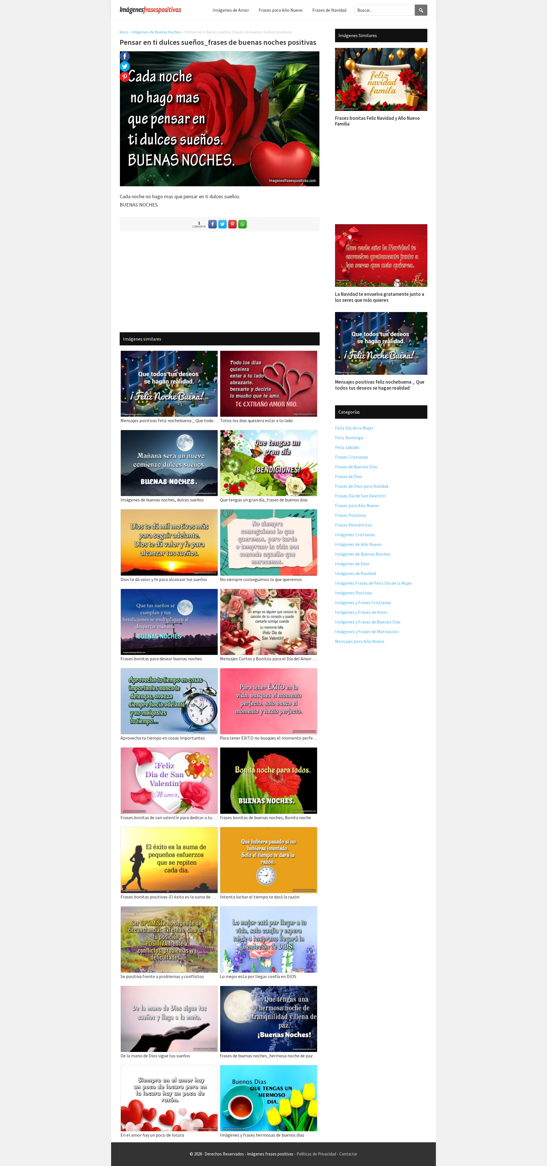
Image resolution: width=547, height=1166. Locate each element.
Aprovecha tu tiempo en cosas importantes (163, 738)
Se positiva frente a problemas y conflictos (162, 976)
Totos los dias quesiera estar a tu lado (256, 420)
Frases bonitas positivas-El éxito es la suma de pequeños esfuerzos (169, 897)
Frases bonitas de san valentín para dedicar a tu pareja (169, 817)
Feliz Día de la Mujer (354, 428)
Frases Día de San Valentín (360, 496)
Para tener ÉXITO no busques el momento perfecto (268, 738)
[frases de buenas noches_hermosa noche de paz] (268, 989)
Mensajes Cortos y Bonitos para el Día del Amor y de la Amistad (268, 658)
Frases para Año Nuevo (357, 505)
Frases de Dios (348, 476)
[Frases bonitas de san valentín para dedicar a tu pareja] (169, 751)
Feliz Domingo (349, 437)
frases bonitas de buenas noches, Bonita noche (265, 817)
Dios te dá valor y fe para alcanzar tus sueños (164, 579)
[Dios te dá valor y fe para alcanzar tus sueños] (169, 513)
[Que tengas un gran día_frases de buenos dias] (268, 433)
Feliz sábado (347, 447)
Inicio (124, 32)
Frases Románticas (353, 525)
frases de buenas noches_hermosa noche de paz (266, 1055)
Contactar (348, 1154)
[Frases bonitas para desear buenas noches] (169, 592)
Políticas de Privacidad (316, 1154)
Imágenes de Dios (352, 563)
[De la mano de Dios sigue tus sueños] (169, 989)
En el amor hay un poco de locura (152, 1135)
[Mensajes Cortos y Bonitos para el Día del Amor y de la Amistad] (268, 592)
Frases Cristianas (351, 457)
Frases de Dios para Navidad (361, 486)
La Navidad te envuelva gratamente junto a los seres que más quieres (379, 297)
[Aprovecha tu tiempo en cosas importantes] (169, 672)
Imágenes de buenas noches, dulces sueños (162, 500)
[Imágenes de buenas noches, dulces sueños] (169, 433)
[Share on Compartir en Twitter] (222, 224)
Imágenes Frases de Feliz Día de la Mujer (373, 583)
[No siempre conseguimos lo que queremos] (268, 513)
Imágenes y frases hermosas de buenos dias (262, 1135)
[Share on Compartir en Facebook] (212, 224)
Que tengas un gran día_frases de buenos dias (264, 500)
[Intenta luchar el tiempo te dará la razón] (268, 830)
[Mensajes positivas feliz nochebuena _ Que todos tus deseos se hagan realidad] (169, 354)
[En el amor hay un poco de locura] (169, 1069)
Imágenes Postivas (353, 593)
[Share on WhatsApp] (242, 224)
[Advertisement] (220, 281)
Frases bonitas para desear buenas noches (161, 658)
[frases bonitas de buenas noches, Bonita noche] (268, 751)
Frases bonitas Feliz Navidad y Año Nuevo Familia (377, 121)
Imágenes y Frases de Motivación (367, 631)
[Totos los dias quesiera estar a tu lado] (268, 354)
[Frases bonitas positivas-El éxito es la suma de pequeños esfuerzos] (169, 830)
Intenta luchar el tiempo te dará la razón (259, 897)
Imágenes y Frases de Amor (361, 612)
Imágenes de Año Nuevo (358, 544)
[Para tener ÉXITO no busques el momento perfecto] (268, 672)
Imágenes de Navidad (355, 573)
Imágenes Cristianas (355, 534)
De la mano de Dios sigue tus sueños (155, 1055)
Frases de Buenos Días (356, 466)
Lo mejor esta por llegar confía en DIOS (258, 976)
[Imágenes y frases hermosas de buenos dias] (268, 1069)
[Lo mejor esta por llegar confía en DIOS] (268, 910)
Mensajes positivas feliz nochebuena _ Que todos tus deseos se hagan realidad (169, 420)
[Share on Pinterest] (232, 224)
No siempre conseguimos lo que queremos (261, 579)
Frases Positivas (350, 515)
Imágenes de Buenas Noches (156, 32)
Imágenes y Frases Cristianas (363, 602)
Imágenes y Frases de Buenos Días (368, 622)
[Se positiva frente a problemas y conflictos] (169, 910)
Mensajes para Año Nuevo (359, 641)
